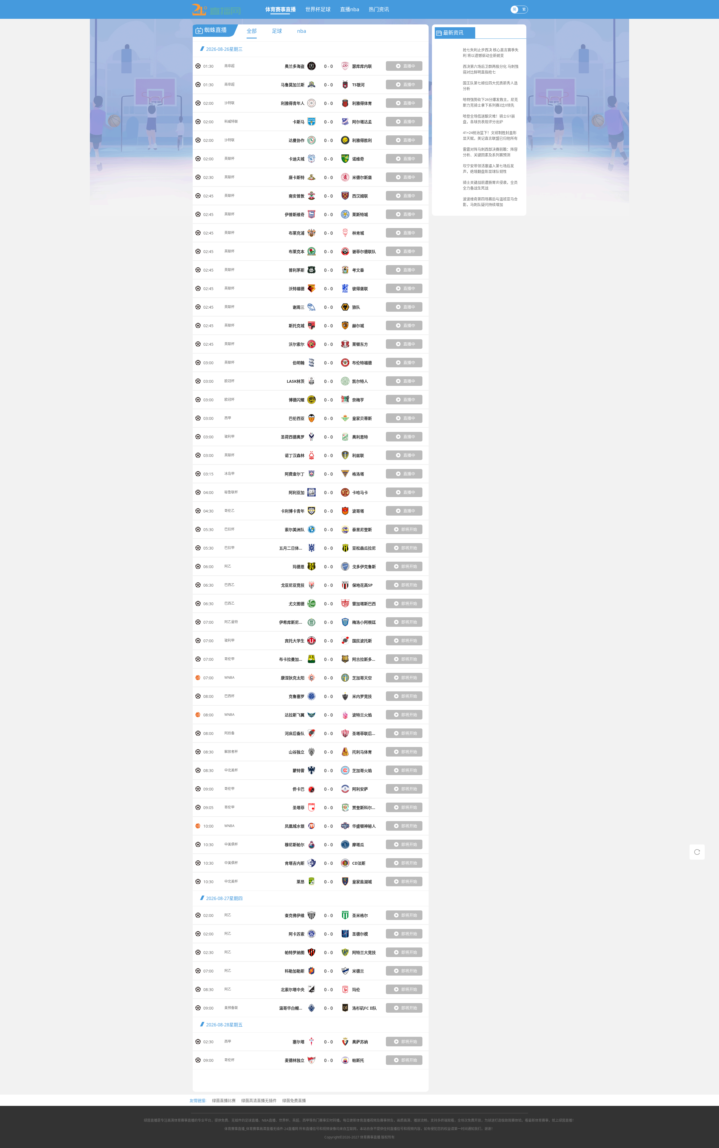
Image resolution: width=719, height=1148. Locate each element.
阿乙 (227, 566)
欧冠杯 (229, 381)
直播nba (349, 9)
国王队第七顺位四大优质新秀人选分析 (490, 85)
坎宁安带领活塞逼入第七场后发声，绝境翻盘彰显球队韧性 (488, 168)
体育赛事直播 (280, 9)
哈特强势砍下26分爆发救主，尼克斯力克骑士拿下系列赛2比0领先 (490, 102)
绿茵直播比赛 (224, 1100)
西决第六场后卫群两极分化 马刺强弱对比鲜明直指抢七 (490, 69)
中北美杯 (231, 770)
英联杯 (229, 158)
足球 (277, 31)
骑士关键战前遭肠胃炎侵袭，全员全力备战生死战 (490, 185)
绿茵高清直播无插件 (259, 1100)
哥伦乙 (229, 510)
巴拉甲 (229, 547)
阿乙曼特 (231, 621)
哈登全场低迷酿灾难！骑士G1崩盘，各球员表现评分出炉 (489, 118)
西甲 (227, 418)
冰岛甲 (229, 473)
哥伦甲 (229, 659)
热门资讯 (379, 9)
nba (301, 31)
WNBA (229, 677)
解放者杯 (231, 751)
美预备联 (231, 1007)
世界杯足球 (318, 9)
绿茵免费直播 (294, 1100)
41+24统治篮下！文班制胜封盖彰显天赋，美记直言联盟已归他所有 (490, 135)
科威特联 (231, 121)
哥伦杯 (229, 1060)
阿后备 (229, 733)
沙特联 (229, 103)
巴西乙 (229, 584)
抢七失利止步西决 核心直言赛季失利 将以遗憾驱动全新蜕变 (490, 52)
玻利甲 (229, 436)
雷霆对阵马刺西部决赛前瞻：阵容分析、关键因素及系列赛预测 (490, 152)
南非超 (229, 65)
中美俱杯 (231, 844)
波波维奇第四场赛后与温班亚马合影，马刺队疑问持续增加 (490, 201)
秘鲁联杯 (231, 492)
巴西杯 (229, 696)
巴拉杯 (229, 529)
